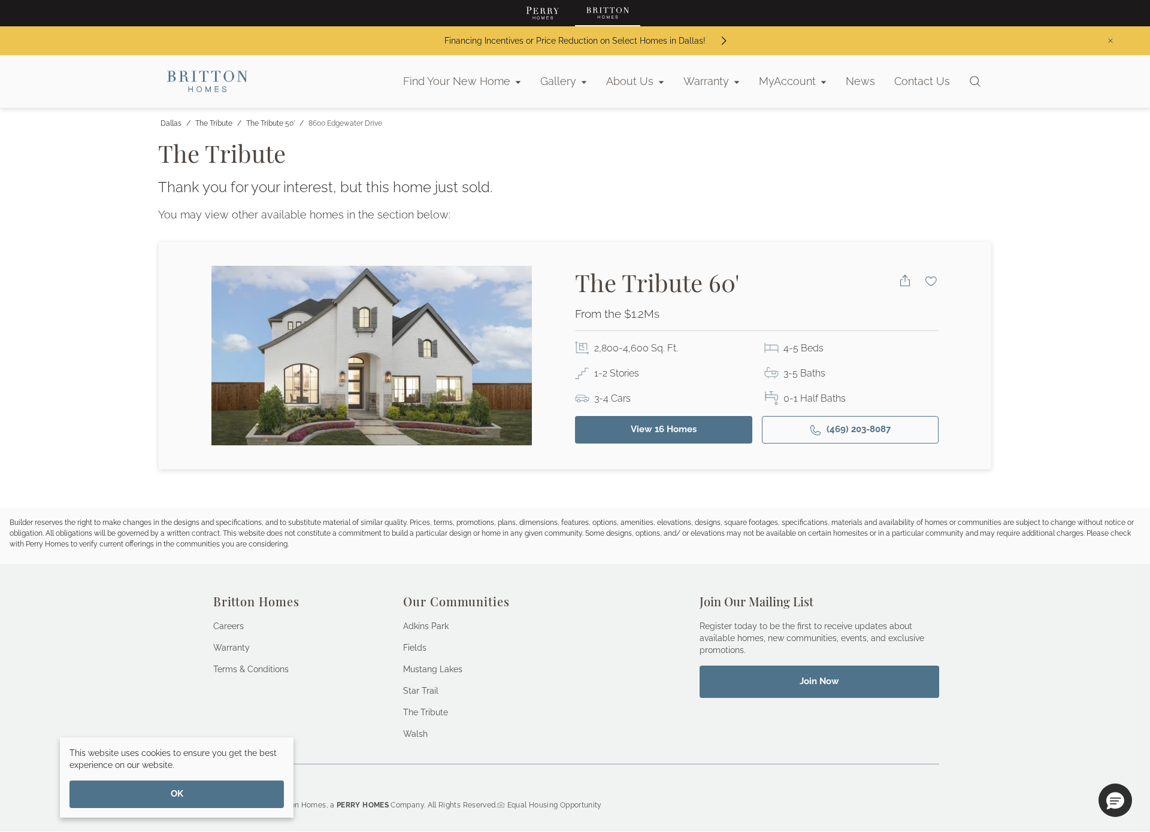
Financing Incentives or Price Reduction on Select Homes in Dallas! (575, 40)
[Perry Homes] (542, 13)
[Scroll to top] (1114, 757)
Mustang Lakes (432, 669)
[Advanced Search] (975, 81)
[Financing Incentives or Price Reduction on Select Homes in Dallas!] (724, 41)
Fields (414, 647)
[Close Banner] (1110, 40)
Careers (228, 626)
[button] (1115, 800)
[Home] (207, 81)
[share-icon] (905, 281)
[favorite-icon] (931, 281)
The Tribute (425, 712)
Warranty (231, 647)
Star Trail (420, 691)
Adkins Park (426, 626)
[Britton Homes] (607, 13)
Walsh (415, 734)
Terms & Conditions (251, 669)
